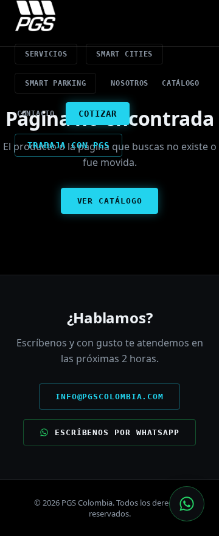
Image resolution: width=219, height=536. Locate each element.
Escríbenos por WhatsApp (117, 432)
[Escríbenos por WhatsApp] (186, 503)
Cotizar (97, 114)
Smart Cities (124, 54)
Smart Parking (55, 83)
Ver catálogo (109, 200)
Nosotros (129, 83)
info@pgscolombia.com (109, 396)
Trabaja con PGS (68, 145)
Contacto (36, 113)
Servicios (46, 54)
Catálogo (181, 83)
